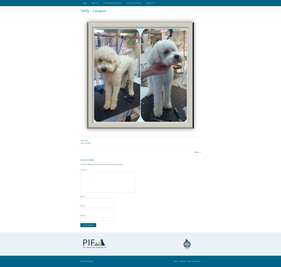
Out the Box (89, 261)
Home (85, 3)
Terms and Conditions (194, 261)
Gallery (198, 152)
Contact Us (150, 3)
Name (82, 196)
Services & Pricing (133, 3)
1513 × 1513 (84, 141)
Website (83, 216)
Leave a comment (85, 143)
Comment (84, 170)
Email (82, 206)
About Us (95, 3)
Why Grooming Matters (112, 3)
